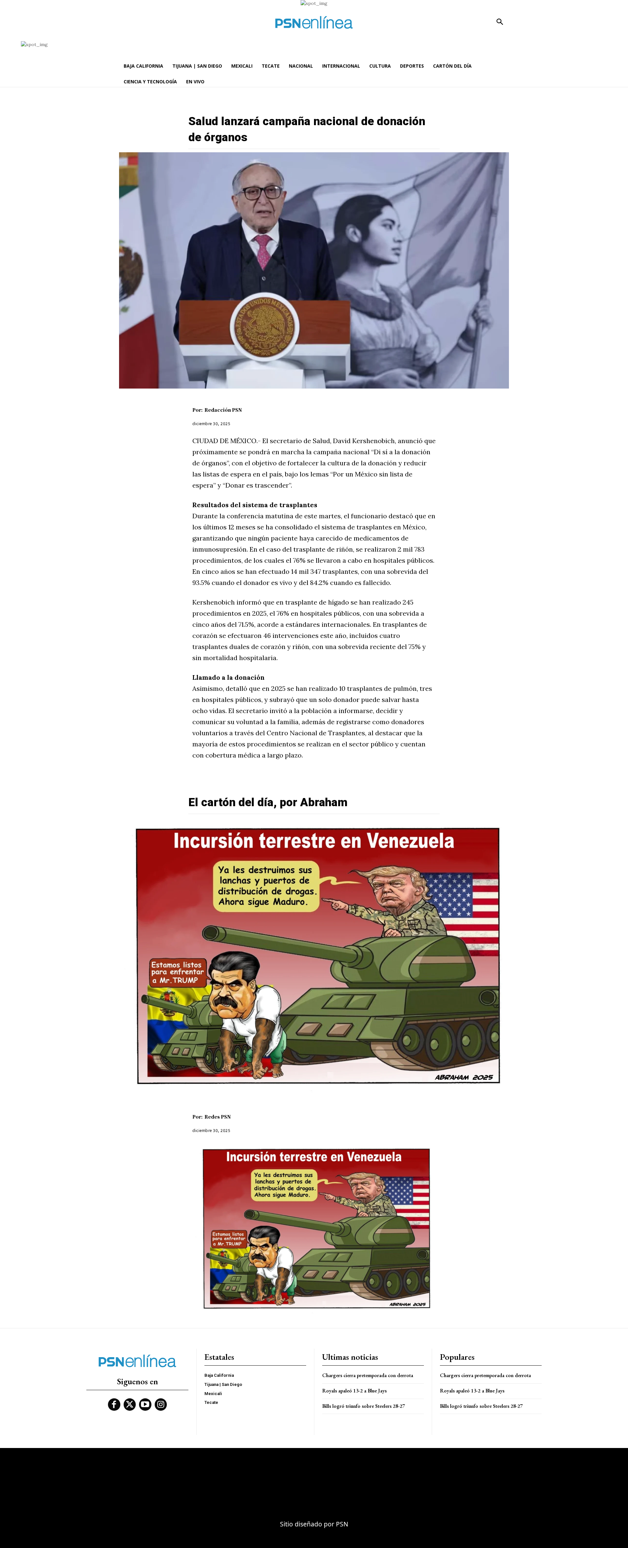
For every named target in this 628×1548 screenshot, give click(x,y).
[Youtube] (145, 1404)
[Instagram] (161, 1404)
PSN (342, 1524)
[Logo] (314, 22)
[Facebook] (114, 1404)
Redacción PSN (223, 410)
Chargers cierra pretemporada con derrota (367, 1375)
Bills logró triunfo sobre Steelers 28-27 (363, 1406)
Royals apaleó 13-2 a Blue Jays (354, 1390)
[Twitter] (130, 1404)
